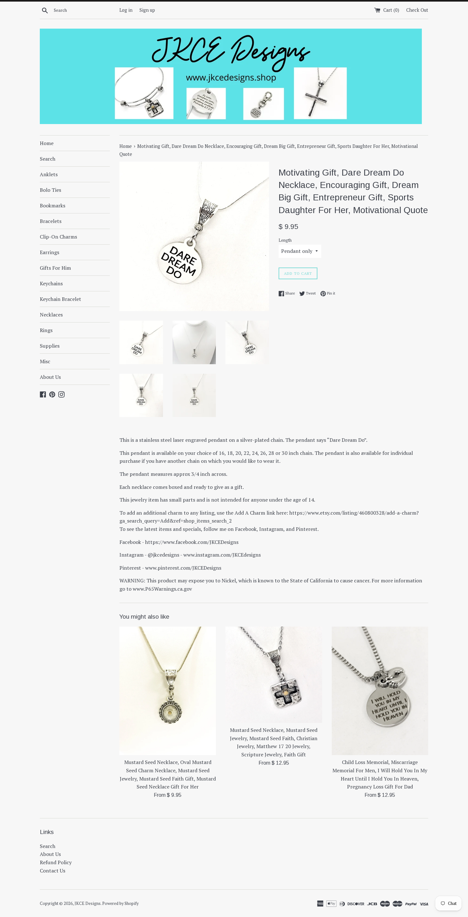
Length (285, 240)
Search (47, 158)
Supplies (50, 345)
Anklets (49, 174)
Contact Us (52, 870)
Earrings (49, 252)
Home (46, 143)
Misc (45, 361)
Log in (125, 10)
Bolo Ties (50, 189)
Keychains (51, 283)
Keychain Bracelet (60, 298)
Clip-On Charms (58, 236)
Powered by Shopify (120, 903)
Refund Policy (56, 862)
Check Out (417, 10)
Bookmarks (52, 205)
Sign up (147, 10)
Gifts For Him (55, 267)
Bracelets (50, 221)
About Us (50, 376)
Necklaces (51, 314)
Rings (46, 330)
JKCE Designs (87, 903)
